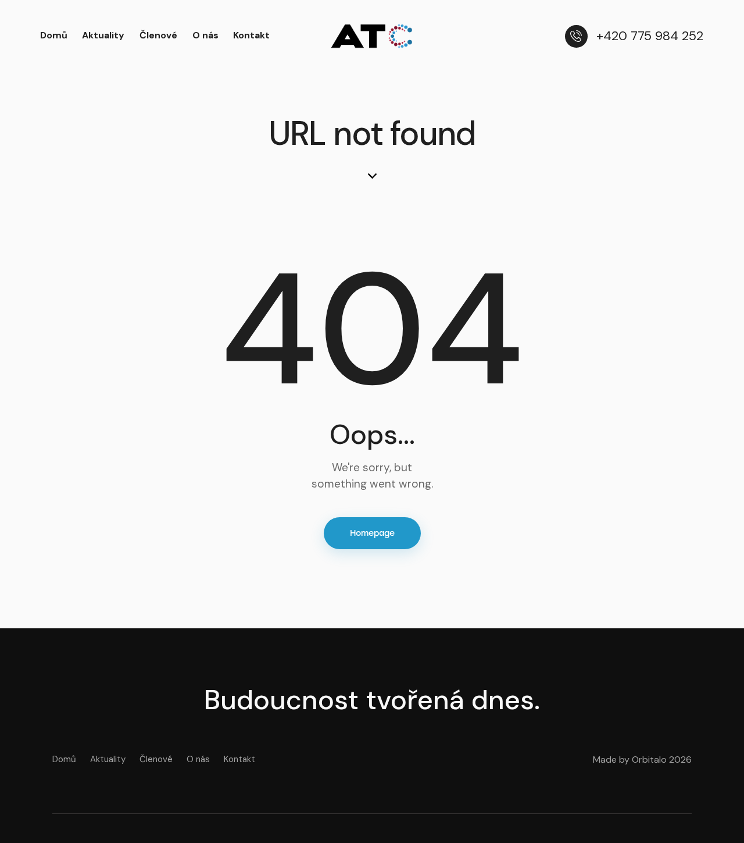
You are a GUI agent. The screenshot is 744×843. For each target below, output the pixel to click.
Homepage (372, 533)
